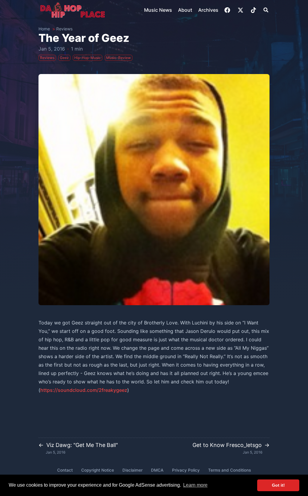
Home (44, 28)
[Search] (265, 10)
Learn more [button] (195, 485)
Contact (65, 470)
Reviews (64, 28)
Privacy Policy (186, 470)
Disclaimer (132, 470)
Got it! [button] (278, 485)
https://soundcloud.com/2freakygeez (83, 390)
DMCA (157, 470)
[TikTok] (254, 10)
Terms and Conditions (229, 470)
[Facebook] (227, 10)
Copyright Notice (97, 470)
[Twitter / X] (241, 10)
